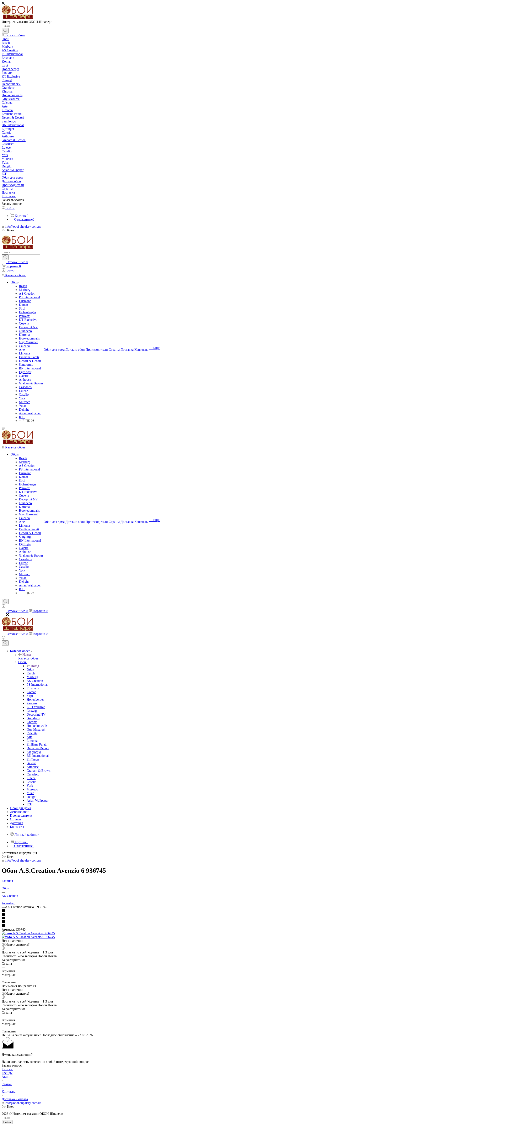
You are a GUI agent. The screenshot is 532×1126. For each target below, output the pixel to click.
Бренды (7, 1073)
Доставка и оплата (15, 1099)
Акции (6, 1076)
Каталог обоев (28, 658)
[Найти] (5, 30)
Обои (30, 669)
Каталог (7, 1069)
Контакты (9, 1091)
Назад (26, 654)
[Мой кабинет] (3, 607)
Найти (7, 1122)
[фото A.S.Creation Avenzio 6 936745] (28, 933)
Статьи (7, 1084)
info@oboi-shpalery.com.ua (23, 226)
